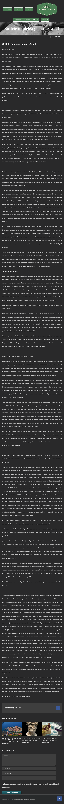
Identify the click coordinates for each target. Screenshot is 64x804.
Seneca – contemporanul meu (29, 729)
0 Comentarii (26, 696)
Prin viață (18, 696)
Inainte (57, 37)
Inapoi (50, 37)
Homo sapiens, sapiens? (49, 729)
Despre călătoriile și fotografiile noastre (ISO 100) (9, 729)
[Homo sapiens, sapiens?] (52, 729)
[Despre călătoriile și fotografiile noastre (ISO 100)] (12, 729)
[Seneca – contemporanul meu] (32, 729)
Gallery (15, 729)
